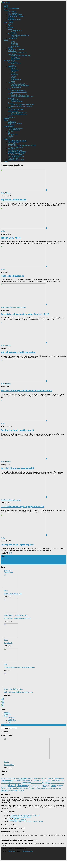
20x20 (2, 778)
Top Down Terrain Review (13, 199)
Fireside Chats (48, 780)
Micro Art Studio (13, 13)
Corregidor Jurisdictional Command (22, 104)
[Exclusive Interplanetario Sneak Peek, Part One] (11, 686)
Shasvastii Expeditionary (19, 114)
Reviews (10, 21)
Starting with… (12, 66)
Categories (11, 717)
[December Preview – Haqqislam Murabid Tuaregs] (11, 661)
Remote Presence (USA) (15, 155)
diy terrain (37, 780)
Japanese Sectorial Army (19, 92)
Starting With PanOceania (46, 788)
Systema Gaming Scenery (16, 16)
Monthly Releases (13, 8)
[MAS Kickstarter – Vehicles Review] (23, 342)
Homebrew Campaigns (15, 123)
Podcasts (7, 139)
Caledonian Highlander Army (20, 95)
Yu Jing (13, 71)
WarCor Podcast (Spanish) (16, 159)
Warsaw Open (15, 46)
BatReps (6, 118)
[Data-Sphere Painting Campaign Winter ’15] (23, 497)
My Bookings (12, 720)
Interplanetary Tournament (16, 49)
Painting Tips (12, 122)
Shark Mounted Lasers (15, 14)
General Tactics (12, 62)
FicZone (10, 48)
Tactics (8, 384)
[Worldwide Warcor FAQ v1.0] (11, 587)
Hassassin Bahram (17, 101)
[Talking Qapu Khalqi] (23, 228)
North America (12, 33)
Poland (13, 32)
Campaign (50, 778)
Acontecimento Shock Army (20, 85)
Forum (6, 161)
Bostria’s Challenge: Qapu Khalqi (17, 468)
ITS (49, 783)
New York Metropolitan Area (20, 35)
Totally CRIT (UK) (13, 158)
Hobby (6, 120)
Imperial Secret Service (18, 90)
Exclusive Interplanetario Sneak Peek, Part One (18, 692)
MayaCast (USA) (13, 148)
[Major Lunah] (11, 637)
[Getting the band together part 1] (23, 535)
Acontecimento (7, 778)
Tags (9, 722)
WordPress (11, 851)
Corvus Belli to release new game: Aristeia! (17, 618)
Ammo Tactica (16, 63)
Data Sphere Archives (7, 828)
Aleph (13, 77)
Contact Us (7, 714)
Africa (10, 24)
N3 (44, 785)
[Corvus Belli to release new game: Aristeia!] (11, 612)
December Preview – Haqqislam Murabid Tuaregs (19, 667)
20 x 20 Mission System (15, 128)
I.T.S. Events (11, 41)
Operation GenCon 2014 (18, 52)
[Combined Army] (27, 759)
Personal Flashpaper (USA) (16, 153)
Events (6, 40)
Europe (10, 29)
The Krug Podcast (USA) (15, 147)
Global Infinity (8, 22)
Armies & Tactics (9, 60)
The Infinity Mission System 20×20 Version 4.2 (25, 815)
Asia (9, 25)
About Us (7, 713)
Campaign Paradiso (14, 129)
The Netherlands (16, 30)
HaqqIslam (11, 98)
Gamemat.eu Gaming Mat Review (21, 817)
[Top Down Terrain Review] (23, 190)
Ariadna (13, 73)
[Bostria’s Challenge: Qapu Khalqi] (23, 458)
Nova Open (14, 44)
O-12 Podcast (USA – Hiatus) (17, 152)
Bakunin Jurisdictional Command (21, 106)
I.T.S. (9, 133)
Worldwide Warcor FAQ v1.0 (13, 593)
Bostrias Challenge (41, 778)
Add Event (14, 57)
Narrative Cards (13, 134)
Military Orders (16, 87)
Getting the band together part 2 (17, 430)
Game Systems (9, 126)
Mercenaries (11, 117)
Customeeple (12, 11)
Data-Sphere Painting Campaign (11, 307)
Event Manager (12, 54)
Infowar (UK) (12, 144)
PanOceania (15, 70)
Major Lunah (8, 643)
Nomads (14, 76)
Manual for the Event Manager (20, 55)
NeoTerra (48, 785)
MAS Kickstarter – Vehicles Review (18, 352)
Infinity (13, 68)
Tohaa (13, 81)
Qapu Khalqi (15, 100)
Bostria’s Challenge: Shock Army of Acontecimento (26, 390)
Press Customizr (28, 851)
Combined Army (16, 79)
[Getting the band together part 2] (23, 420)
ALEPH (10, 107)
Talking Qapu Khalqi (11, 238)
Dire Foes (11, 131)
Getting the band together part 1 (17, 544)
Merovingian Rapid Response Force (22, 96)
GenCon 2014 (12, 51)
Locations (11, 719)
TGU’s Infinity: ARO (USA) (16, 156)
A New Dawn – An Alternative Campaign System (28, 821)
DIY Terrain (11, 125)
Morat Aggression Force (18, 112)
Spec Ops (11, 136)
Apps (12, 65)
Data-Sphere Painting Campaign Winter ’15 (22, 506)
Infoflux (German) (13, 142)
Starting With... (35, 788)
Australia (10, 27)
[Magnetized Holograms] (23, 266)
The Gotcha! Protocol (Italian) (17, 141)
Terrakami (11, 18)
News (6, 7)
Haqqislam (14, 74)
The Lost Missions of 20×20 (17, 820)
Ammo (17, 778)
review (21, 788)
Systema (55, 788)
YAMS (9, 137)
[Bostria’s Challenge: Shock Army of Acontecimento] (23, 381)
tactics (59, 788)
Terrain (6, 10)
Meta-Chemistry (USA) (15, 150)
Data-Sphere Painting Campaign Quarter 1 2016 (25, 314)
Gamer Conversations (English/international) (22, 145)
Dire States (14, 36)
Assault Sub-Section (17, 109)
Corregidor (17, 780)
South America (12, 38)
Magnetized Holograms (12, 276)
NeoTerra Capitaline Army (19, 84)
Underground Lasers (14, 19)
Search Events (15, 59)
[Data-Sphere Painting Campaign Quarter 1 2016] (23, 304)
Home (6, 5)
